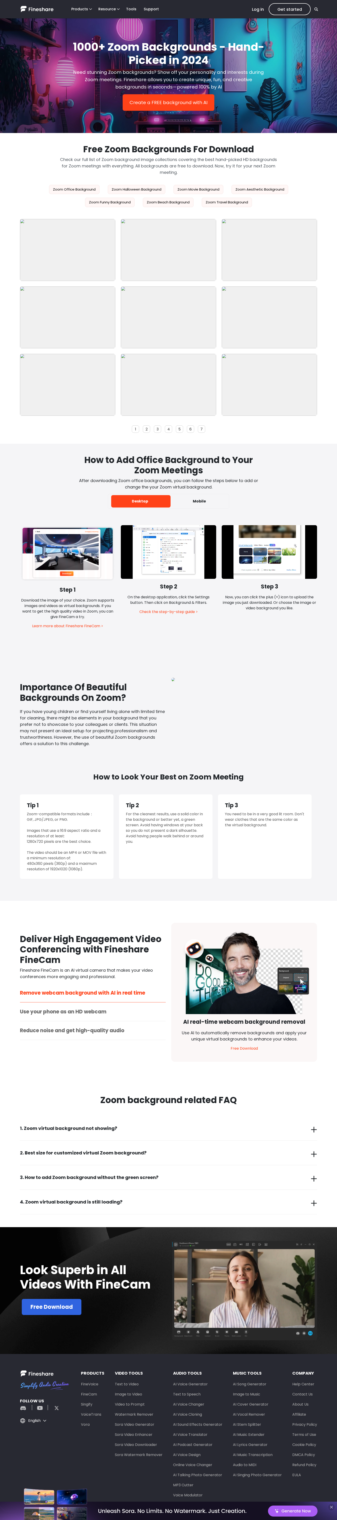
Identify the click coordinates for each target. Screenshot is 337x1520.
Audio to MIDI (244, 1464)
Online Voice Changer (192, 1464)
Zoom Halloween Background (136, 189)
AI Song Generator (249, 1384)
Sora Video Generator (134, 1424)
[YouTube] (40, 1407)
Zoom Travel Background (227, 202)
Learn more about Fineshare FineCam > (67, 626)
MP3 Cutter (183, 1485)
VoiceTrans (91, 1414)
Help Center (303, 1384)
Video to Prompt (130, 1404)
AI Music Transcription (253, 1454)
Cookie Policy (304, 1444)
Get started (289, 9)
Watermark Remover (134, 1414)
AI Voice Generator (190, 1384)
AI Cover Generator (250, 1404)
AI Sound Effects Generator (197, 1424)
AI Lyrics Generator (250, 1444)
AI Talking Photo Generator (197, 1475)
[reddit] (25, 1407)
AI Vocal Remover (249, 1414)
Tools (131, 9)
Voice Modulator (188, 1495)
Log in (258, 9)
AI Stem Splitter (247, 1424)
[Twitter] (54, 1407)
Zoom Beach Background (168, 202)
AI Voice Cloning (187, 1414)
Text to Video (127, 1384)
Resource (107, 9)
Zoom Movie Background (198, 189)
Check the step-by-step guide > (168, 611)
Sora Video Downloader (136, 1444)
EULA (296, 1475)
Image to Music (246, 1394)
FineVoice (89, 1384)
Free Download (244, 1048)
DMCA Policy (303, 1454)
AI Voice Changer (188, 1404)
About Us (300, 1404)
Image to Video (128, 1394)
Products (79, 9)
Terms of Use (304, 1434)
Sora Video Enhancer (133, 1434)
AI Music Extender (249, 1434)
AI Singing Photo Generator (257, 1475)
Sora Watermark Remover (139, 1454)
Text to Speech (187, 1394)
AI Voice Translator (190, 1434)
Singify (86, 1404)
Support (151, 9)
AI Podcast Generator (193, 1444)
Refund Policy (304, 1464)
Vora (85, 1424)
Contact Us (302, 1394)
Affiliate (299, 1414)
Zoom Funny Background (110, 202)
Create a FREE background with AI (168, 102)
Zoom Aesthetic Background (259, 189)
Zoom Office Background (74, 189)
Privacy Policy (304, 1424)
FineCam (89, 1394)
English (34, 1420)
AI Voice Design (187, 1454)
